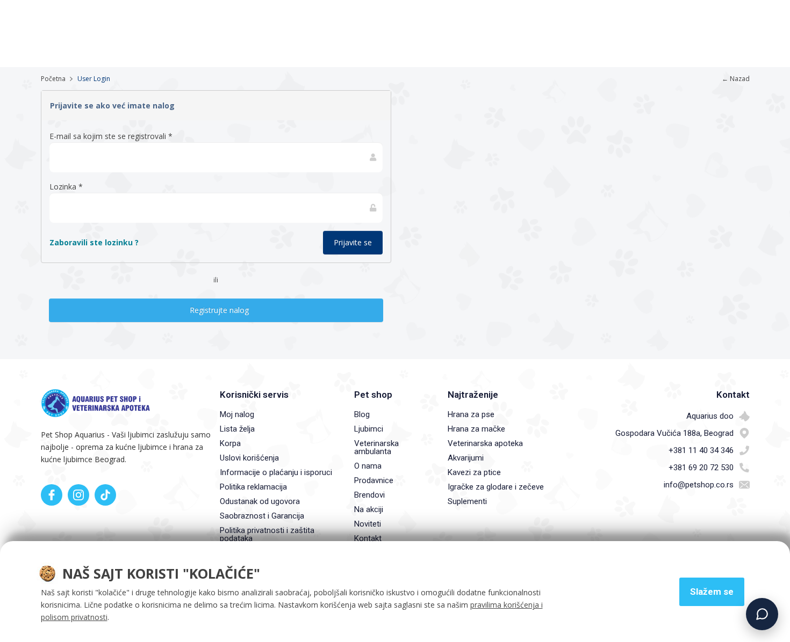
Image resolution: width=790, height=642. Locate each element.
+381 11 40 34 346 (701, 450)
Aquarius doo (710, 416)
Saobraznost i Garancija (262, 516)
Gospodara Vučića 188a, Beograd (674, 433)
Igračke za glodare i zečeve (496, 487)
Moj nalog (237, 414)
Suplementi (467, 501)
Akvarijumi (466, 458)
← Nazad (736, 78)
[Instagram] (78, 495)
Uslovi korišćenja (249, 458)
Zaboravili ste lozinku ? (94, 242)
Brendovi (369, 495)
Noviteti (367, 524)
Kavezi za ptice (474, 472)
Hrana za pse (471, 414)
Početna (53, 78)
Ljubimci (368, 429)
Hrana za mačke (476, 429)
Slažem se (712, 591)
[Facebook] (51, 495)
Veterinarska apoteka (485, 443)
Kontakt (368, 538)
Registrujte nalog (216, 310)
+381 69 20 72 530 (701, 467)
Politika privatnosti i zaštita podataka (267, 534)
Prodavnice (373, 480)
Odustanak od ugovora (260, 501)
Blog (362, 414)
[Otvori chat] (762, 614)
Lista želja (237, 429)
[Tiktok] (105, 495)
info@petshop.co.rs (699, 485)
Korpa (230, 443)
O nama (368, 466)
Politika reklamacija (253, 487)
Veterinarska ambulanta (376, 447)
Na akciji (368, 509)
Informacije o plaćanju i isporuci (276, 472)
